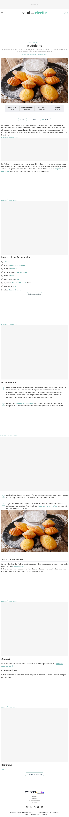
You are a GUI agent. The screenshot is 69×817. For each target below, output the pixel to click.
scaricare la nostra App (48, 506)
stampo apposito (18, 566)
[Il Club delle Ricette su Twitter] (34, 807)
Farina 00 (13, 269)
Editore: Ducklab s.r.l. (29, 812)
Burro (12, 276)
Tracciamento (25, 814)
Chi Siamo (34, 796)
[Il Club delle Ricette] (34, 13)
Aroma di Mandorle (19, 283)
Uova (7, 262)
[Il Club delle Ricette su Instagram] (31, 807)
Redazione (34, 798)
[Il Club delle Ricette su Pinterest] (38, 807)
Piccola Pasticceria (34, 42)
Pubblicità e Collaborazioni (34, 800)
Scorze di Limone (15, 290)
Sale (14, 286)
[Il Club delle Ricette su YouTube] (42, 807)
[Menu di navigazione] (2, 13)
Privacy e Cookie (35, 814)
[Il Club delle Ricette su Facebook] (27, 807)
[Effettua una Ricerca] (66, 12)
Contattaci (34, 802)
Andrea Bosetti (32, 54)
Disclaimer (44, 814)
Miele (17, 279)
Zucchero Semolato (17, 265)
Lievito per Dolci (20, 272)
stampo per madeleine (25, 403)
